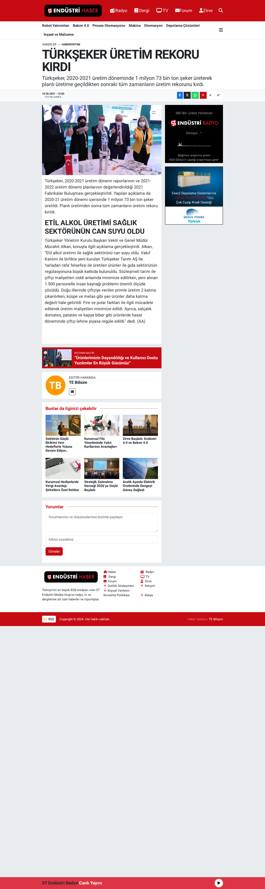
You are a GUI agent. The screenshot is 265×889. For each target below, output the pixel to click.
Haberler (49, 44)
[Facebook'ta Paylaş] (180, 95)
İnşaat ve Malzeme (59, 34)
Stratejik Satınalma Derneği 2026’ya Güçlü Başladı (101, 486)
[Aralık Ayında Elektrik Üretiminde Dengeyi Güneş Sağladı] (140, 468)
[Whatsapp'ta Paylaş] (195, 95)
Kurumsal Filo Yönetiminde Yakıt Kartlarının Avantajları (100, 443)
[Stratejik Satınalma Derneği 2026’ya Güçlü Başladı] (101, 468)
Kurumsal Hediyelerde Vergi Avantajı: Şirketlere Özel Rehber (62, 486)
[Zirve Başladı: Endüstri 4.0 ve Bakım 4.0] (140, 425)
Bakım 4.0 (81, 25)
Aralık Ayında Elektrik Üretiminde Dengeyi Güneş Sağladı (139, 486)
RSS (51, 619)
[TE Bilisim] (55, 385)
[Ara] (221, 11)
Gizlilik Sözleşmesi (121, 586)
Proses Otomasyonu (109, 25)
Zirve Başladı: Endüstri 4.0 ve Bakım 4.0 (139, 441)
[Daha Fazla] (203, 95)
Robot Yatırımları (55, 25)
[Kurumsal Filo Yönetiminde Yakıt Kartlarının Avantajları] (101, 425)
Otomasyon (153, 25)
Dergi (144, 10)
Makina (135, 25)
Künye (149, 595)
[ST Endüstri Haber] (73, 11)
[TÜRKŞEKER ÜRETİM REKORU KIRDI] (101, 140)
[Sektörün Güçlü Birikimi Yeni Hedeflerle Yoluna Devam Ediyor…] (63, 425)
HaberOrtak (71, 44)
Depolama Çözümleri (183, 25)
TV (165, 10)
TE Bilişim (216, 619)
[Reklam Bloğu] (194, 134)
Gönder (54, 551)
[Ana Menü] (221, 30)
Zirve (208, 10)
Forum (185, 10)
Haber (112, 572)
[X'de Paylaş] (187, 95)
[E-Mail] (72, 391)
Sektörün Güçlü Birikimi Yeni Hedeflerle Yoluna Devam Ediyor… (59, 445)
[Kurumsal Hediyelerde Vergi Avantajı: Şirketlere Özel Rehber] (63, 468)
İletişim (150, 586)
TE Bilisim (78, 382)
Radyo (121, 10)
